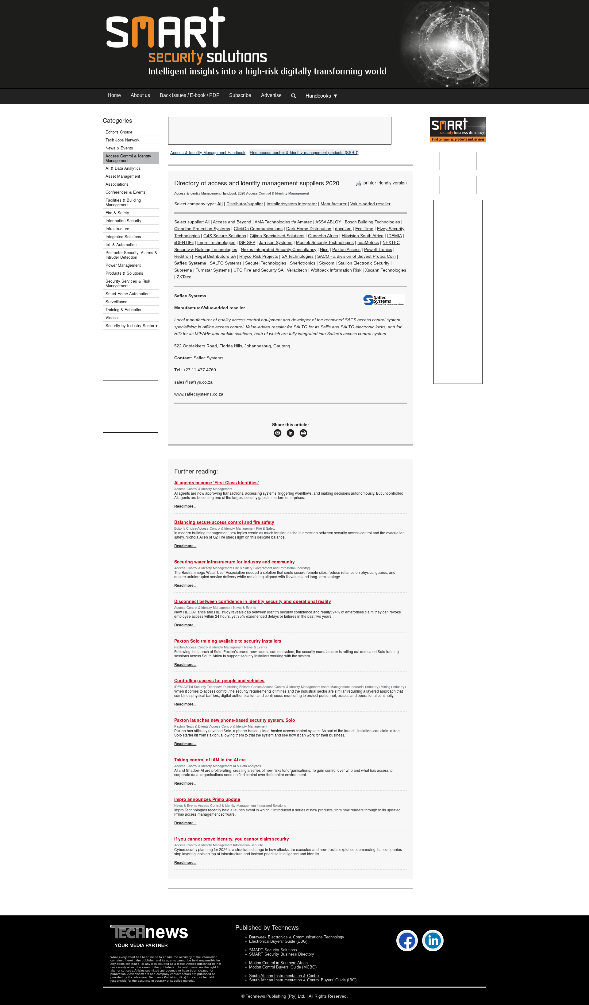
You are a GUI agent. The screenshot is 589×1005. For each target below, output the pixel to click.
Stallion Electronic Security (363, 263)
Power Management (123, 265)
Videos (112, 317)
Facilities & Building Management (123, 202)
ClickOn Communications (258, 228)
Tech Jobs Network (123, 140)
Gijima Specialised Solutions (277, 235)
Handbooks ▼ (322, 95)
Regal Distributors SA (215, 256)
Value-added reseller (370, 203)
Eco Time (364, 228)
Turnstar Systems (213, 270)
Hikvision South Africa (362, 235)
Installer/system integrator (292, 203)
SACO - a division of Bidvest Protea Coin (356, 256)
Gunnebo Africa (323, 235)
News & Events (119, 148)
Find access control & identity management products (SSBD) (304, 152)
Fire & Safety (117, 212)
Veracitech (297, 270)
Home (114, 95)
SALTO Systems (225, 263)
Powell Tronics (378, 249)
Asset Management (123, 176)
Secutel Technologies (265, 263)
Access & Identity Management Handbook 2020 (209, 193)
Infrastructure (117, 228)
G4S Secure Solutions (224, 235)
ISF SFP (247, 242)
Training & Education (124, 309)
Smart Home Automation (128, 293)
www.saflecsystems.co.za (198, 394)
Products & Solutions (124, 273)
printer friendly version (384, 183)
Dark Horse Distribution (308, 228)
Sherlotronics (302, 263)
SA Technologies (298, 256)
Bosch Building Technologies (372, 221)
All (207, 221)
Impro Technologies (216, 242)
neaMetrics (368, 242)
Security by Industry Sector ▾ (132, 325)
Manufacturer (334, 203)
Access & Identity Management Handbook (207, 152)
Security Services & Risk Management (128, 283)
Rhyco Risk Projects (258, 256)
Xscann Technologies (385, 270)
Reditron (182, 256)
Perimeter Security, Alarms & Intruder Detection (131, 254)
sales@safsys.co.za (193, 382)
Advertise (271, 95)
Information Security (123, 220)
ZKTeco (184, 276)
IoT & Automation (121, 244)
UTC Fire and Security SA (258, 270)
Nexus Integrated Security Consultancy (278, 249)
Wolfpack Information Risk (336, 270)
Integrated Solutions (123, 236)
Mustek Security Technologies (325, 242)
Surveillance (116, 301)
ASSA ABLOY (328, 221)
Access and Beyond (232, 221)
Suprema (183, 270)
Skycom (326, 263)
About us (140, 95)
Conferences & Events (126, 192)
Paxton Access (346, 249)
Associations (117, 184)
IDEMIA (394, 235)
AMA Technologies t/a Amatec (283, 221)
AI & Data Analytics (123, 168)
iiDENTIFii (184, 242)
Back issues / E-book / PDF (189, 95)
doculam (343, 228)
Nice (324, 249)
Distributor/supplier (244, 203)
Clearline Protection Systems (202, 228)
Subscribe (240, 95)
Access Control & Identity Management (128, 158)
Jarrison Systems (275, 242)
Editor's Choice (119, 132)
